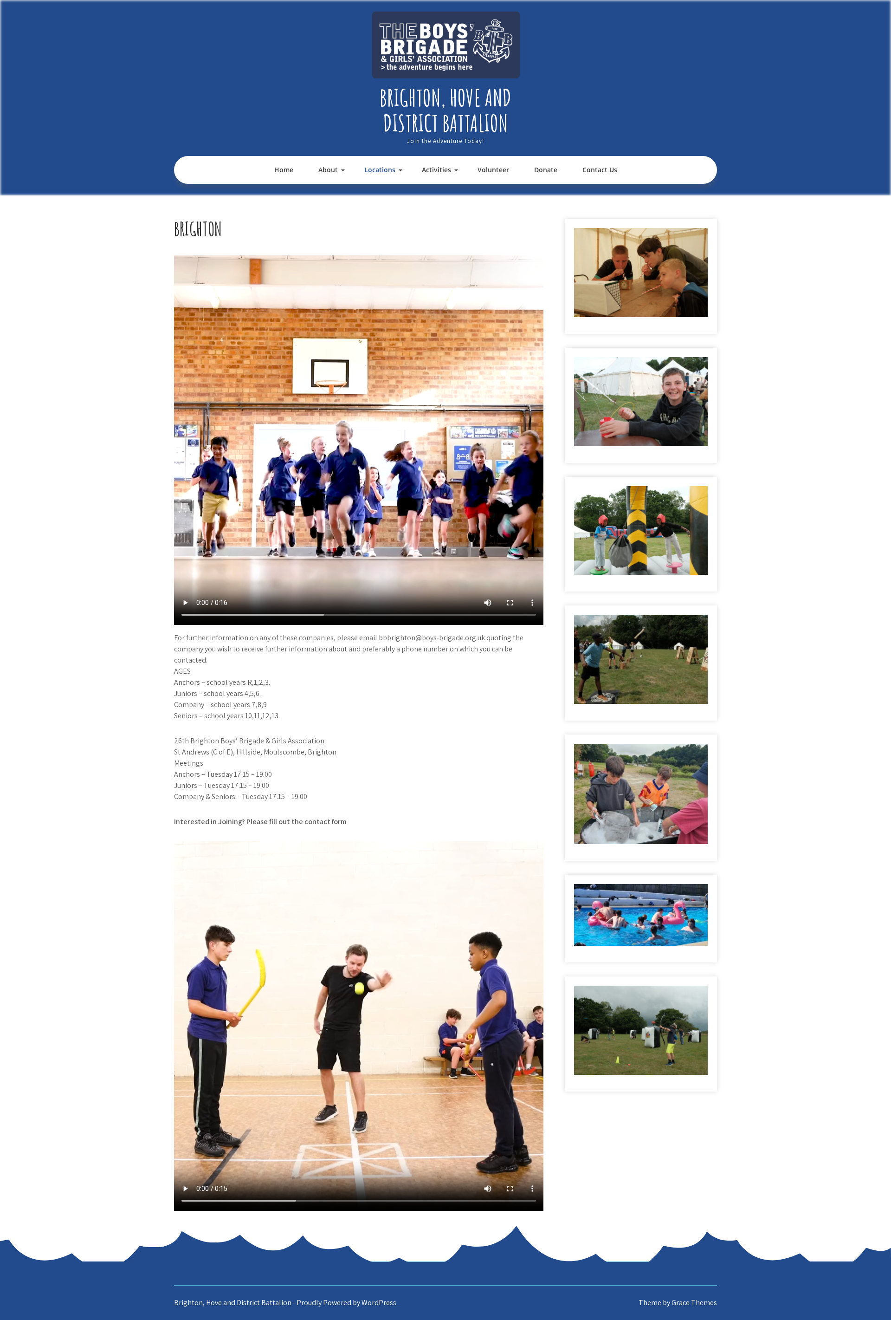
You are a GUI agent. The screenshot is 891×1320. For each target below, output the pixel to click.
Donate (545, 169)
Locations (379, 169)
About (328, 169)
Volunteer (493, 169)
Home (283, 169)
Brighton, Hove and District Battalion (445, 110)
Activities (436, 169)
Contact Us (599, 169)
